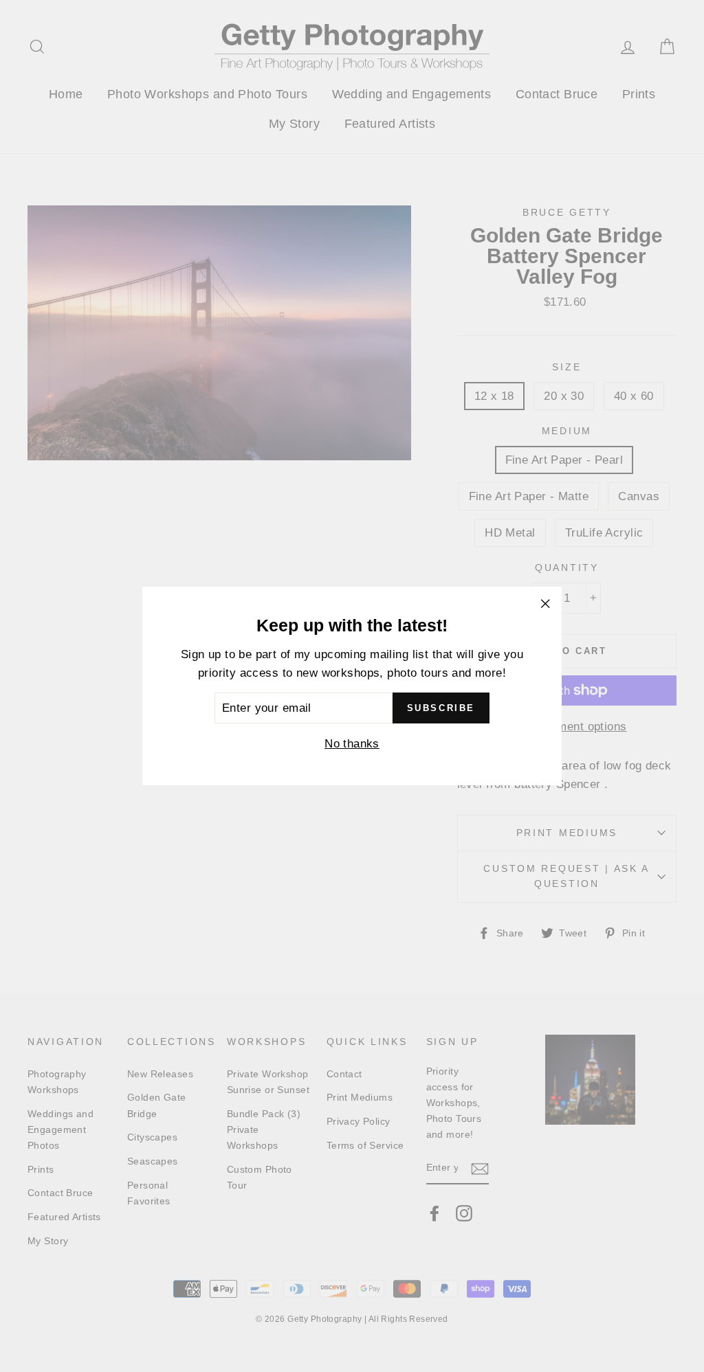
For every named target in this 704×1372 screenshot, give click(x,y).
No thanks (352, 743)
